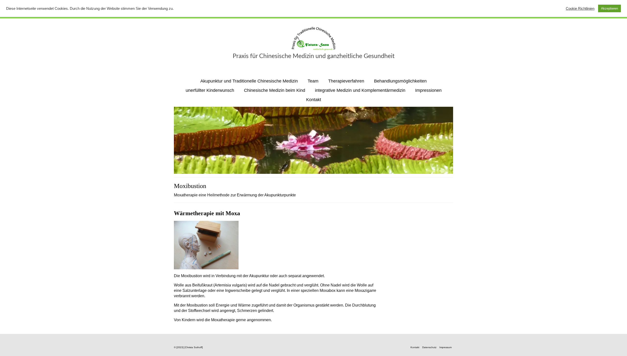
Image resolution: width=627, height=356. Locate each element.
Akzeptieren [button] (609, 8)
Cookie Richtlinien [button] (580, 9)
